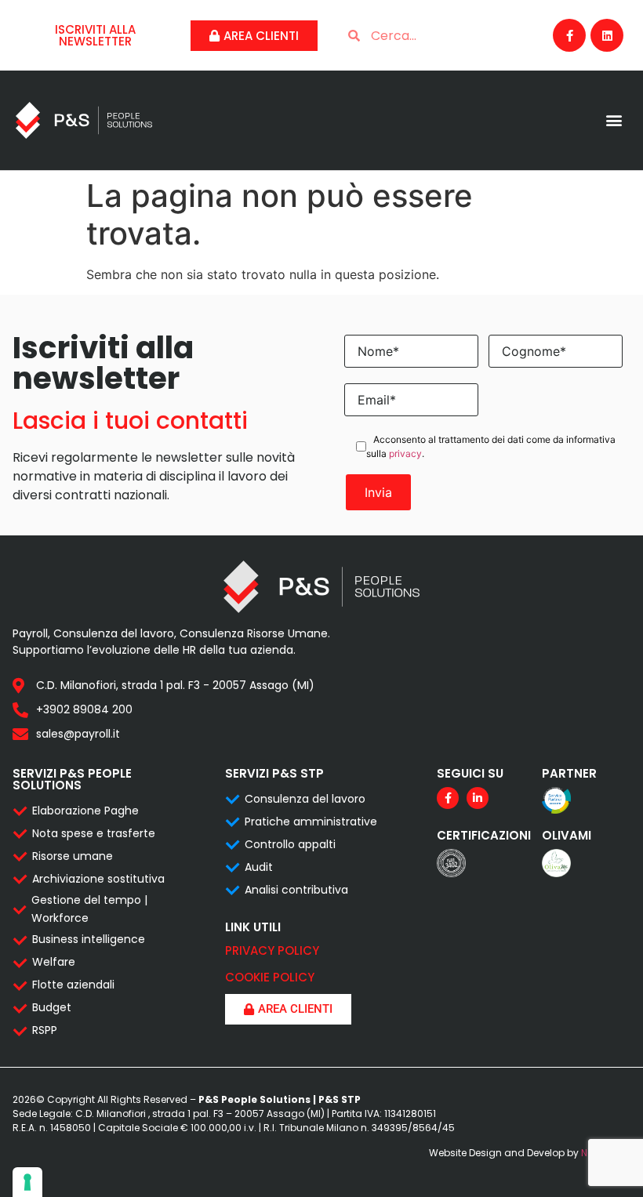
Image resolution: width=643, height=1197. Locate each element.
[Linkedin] (606, 35)
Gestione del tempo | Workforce (89, 908)
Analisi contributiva (296, 890)
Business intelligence (88, 939)
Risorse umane (72, 856)
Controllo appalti (290, 844)
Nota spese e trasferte (93, 833)
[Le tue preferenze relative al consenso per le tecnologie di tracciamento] (27, 1182)
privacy (405, 453)
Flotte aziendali (73, 984)
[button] (614, 120)
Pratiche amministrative (311, 821)
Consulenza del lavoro (305, 799)
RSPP (44, 1030)
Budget (51, 1007)
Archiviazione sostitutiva (98, 879)
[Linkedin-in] (478, 798)
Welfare (53, 962)
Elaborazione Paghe (85, 810)
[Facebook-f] (569, 35)
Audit (259, 867)
